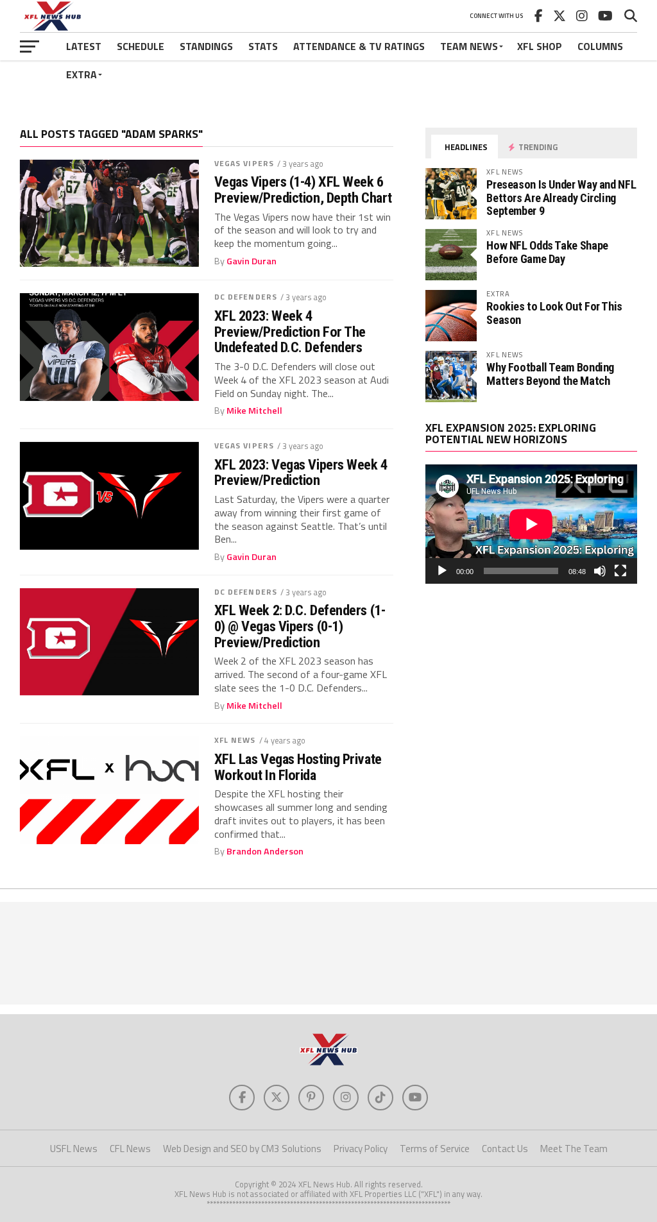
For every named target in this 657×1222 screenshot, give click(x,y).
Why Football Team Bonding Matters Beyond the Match (550, 374)
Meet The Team (574, 1148)
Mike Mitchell (254, 410)
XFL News (235, 740)
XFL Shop (539, 46)
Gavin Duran (251, 261)
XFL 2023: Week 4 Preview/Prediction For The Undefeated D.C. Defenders (290, 331)
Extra (81, 74)
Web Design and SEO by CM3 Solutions (242, 1148)
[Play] (442, 570)
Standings (206, 46)
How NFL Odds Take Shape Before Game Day (547, 252)
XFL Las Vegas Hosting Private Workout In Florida (298, 767)
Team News (469, 46)
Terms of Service (435, 1148)
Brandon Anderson (264, 851)
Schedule (140, 46)
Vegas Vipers (244, 163)
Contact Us (505, 1148)
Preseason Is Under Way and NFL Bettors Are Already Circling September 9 (561, 197)
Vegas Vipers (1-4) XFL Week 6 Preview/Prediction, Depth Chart (303, 189)
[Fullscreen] (620, 570)
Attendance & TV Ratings (359, 46)
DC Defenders (245, 297)
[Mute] (599, 570)
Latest (83, 46)
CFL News (130, 1148)
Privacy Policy (361, 1148)
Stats (263, 46)
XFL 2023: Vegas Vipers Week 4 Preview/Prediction (301, 472)
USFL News (74, 1148)
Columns (600, 46)
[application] (531, 524)
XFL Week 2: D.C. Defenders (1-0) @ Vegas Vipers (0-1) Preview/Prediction (300, 626)
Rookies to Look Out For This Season (554, 313)
